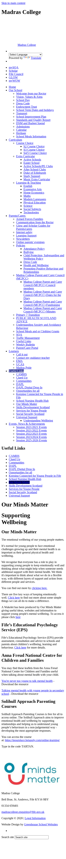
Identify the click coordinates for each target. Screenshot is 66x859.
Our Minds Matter (26, 404)
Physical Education (34, 202)
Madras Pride (24, 367)
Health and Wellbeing (36, 265)
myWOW (14, 80)
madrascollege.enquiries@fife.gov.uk (22, 811)
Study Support (31, 176)
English (27, 186)
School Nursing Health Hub (32, 400)
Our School (15, 90)
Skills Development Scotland (33, 407)
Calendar (21, 129)
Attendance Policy (34, 248)
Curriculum (15, 139)
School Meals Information (31, 136)
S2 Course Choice (34, 146)
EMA (19, 361)
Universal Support (26, 417)
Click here (14, 597)
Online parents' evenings (30, 242)
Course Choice (24, 143)
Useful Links (23, 341)
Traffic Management (28, 337)
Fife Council (16, 74)
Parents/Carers (17, 215)
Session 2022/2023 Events (31, 433)
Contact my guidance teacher (33, 357)
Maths (27, 195)
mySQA (14, 67)
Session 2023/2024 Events (31, 437)
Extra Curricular (25, 156)
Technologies (31, 212)
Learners (14, 351)
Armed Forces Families (29, 219)
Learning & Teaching (28, 182)
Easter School (31, 162)
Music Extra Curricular (36, 179)
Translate (36, 57)
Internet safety (24, 232)
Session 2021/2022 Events (31, 430)
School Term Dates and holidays (35, 110)
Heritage (21, 133)
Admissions (23, 126)
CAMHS (21, 374)
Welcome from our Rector (31, 93)
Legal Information (35, 818)
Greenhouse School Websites (41, 824)
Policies (20, 245)
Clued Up (21, 377)
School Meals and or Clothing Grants (37, 331)
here (18, 617)
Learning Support (26, 235)
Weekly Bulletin (25, 344)
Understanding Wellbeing (38, 420)
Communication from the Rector (35, 222)
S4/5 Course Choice (35, 153)
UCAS (20, 364)
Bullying (28, 252)
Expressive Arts (32, 189)
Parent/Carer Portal (27, 347)
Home (12, 86)
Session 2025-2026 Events (31, 440)
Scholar (13, 70)
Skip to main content (13, 3)
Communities (24, 380)
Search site (7, 837)
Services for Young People (31, 410)
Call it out (21, 354)
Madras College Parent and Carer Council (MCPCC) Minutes (42, 310)
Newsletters (23, 238)
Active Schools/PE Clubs (38, 166)
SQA (19, 334)
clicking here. (39, 588)
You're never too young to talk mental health (27, 680)
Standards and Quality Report (33, 119)
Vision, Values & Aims (29, 96)
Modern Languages (34, 199)
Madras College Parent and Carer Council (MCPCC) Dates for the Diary (42, 295)
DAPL (20, 384)
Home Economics (33, 192)
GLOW (13, 77)
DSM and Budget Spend (30, 123)
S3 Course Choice (34, 149)
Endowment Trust (26, 106)
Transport (21, 113)
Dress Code (23, 103)
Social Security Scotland (30, 413)
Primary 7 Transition (28, 314)
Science (27, 205)
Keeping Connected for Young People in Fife (35, 475)
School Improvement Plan (31, 116)
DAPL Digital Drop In (29, 387)
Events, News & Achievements (27, 423)
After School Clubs (34, 169)
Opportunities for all (27, 390)
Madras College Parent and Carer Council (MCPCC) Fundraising (42, 303)
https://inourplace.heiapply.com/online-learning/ (32, 740)
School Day (23, 100)
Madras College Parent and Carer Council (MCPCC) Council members (42, 285)
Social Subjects (32, 209)
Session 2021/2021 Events (31, 427)
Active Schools (32, 159)
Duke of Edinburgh (34, 172)
